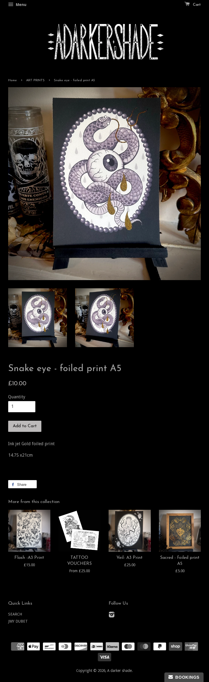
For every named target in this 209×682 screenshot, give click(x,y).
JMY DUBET (18, 621)
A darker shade (119, 670)
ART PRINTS (35, 80)
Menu (20, 4)
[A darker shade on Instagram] (112, 615)
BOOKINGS (186, 677)
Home (12, 80)
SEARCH (15, 614)
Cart (196, 5)
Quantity (16, 396)
